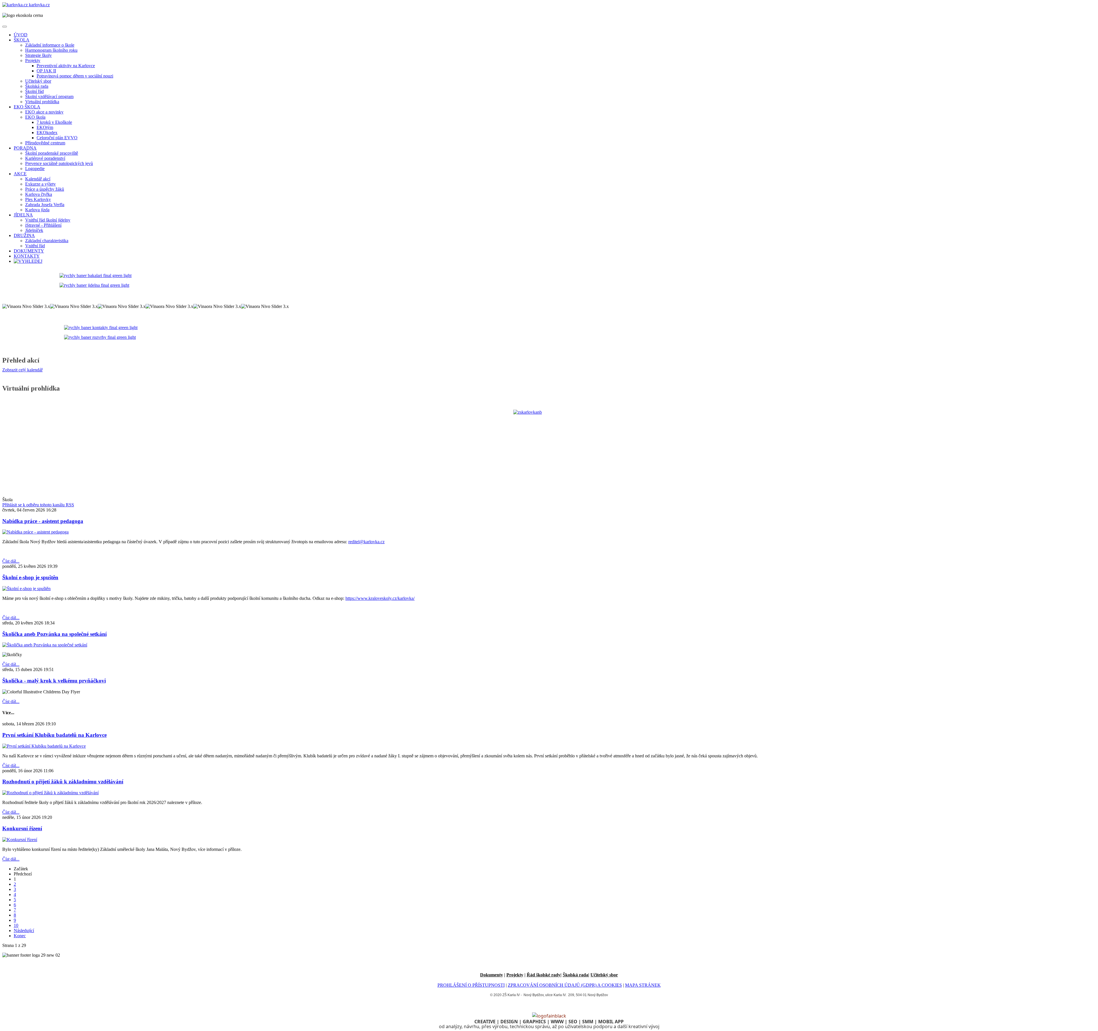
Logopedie (35, 168)
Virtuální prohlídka (42, 101)
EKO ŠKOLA (27, 106)
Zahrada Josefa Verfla (44, 204)
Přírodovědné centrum (45, 142)
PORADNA (25, 148)
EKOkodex (47, 132)
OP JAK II (46, 70)
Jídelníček (34, 230)
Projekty (32, 60)
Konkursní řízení (22, 828)
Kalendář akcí (37, 178)
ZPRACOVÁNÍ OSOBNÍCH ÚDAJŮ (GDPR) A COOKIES (565, 985)
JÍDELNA (23, 214)
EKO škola (35, 117)
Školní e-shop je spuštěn (30, 577)
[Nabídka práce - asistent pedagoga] (35, 532)
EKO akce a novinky (44, 112)
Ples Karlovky (38, 199)
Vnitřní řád (35, 245)
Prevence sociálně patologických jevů (59, 163)
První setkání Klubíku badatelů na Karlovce (54, 735)
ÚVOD (20, 34)
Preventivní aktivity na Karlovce (66, 65)
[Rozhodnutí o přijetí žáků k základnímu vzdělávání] (50, 792)
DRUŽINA (24, 235)
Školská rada (36, 86)
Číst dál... (10, 561)
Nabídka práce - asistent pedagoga (42, 521)
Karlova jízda (37, 209)
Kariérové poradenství (45, 158)
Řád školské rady (543, 974)
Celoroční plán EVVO (57, 137)
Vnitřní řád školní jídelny (47, 220)
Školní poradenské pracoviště (51, 153)
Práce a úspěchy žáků (44, 189)
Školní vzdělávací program (49, 96)
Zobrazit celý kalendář (22, 369)
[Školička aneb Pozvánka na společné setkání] (44, 644)
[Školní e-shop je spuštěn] (26, 588)
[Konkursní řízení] (19, 839)
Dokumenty (491, 974)
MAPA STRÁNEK (643, 985)
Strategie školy (38, 55)
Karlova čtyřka (38, 194)
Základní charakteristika (46, 240)
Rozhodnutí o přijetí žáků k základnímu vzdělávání (62, 782)
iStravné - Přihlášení (43, 225)
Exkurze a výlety (40, 184)
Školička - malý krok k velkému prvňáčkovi (54, 681)
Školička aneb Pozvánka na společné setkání (54, 634)
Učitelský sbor (38, 81)
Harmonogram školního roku (51, 50)
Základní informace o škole (49, 45)
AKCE (20, 173)
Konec (20, 935)
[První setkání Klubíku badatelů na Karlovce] (44, 746)
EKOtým (45, 127)
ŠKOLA (21, 39)
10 (16, 925)
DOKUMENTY (29, 250)
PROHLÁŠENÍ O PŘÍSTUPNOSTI (471, 985)
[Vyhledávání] (28, 261)
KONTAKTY (27, 256)
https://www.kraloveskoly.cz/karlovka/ (380, 598)
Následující (24, 930)
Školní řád (34, 91)
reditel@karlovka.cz (366, 541)
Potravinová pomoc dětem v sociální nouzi (75, 75)
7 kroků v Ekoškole (54, 122)
